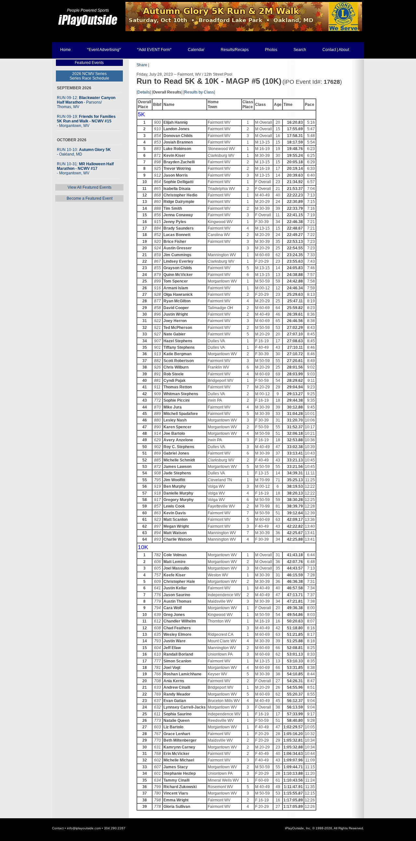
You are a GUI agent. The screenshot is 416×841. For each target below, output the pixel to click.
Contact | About (335, 49)
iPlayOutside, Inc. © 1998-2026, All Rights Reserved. (324, 828)
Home (65, 49)
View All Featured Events (89, 187)
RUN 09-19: (86, 121)
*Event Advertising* (104, 49)
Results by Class (199, 92)
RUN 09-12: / (86, 102)
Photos (271, 49)
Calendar (196, 49)
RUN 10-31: (85, 168)
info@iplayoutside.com (84, 828)
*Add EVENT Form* (154, 49)
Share (141, 65)
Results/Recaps (235, 49)
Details (143, 92)
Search (299, 49)
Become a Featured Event (89, 198)
